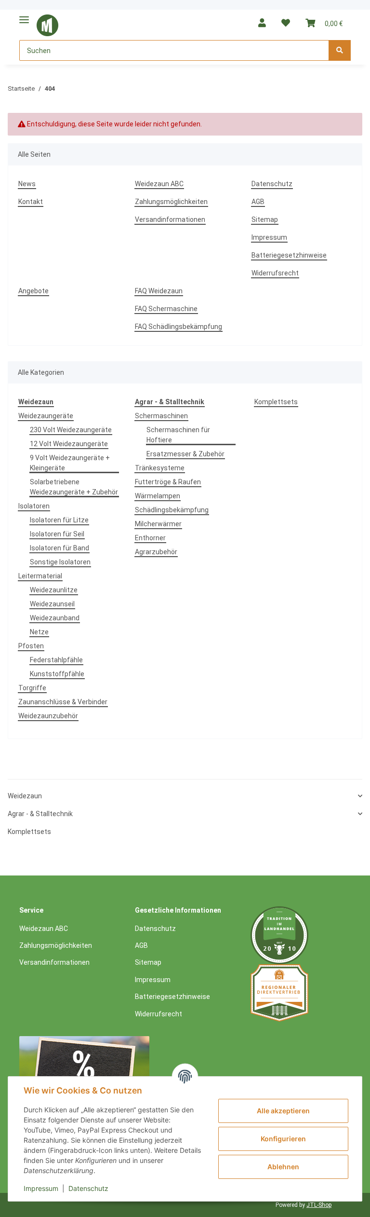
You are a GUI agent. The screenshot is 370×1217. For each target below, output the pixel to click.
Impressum (269, 237)
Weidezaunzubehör (48, 716)
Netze (39, 632)
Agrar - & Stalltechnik (40, 814)
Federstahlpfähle (56, 660)
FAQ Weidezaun (159, 291)
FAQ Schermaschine (166, 309)
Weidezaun (25, 796)
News (27, 184)
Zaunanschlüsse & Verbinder (62, 702)
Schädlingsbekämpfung (172, 510)
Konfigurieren (283, 1139)
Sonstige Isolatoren (60, 562)
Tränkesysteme (160, 468)
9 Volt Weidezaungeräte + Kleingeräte (70, 463)
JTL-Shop (318, 1205)
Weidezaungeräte (45, 416)
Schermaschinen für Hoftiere (178, 435)
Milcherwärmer (158, 524)
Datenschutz (271, 184)
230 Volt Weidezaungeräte (71, 430)
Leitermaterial (40, 576)
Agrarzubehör (156, 552)
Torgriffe (32, 688)
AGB (257, 201)
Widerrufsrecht (275, 273)
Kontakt (30, 201)
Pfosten (31, 646)
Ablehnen (283, 1166)
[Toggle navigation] (24, 16)
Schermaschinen (161, 416)
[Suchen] (340, 50)
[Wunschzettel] (286, 23)
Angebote (33, 291)
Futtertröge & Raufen (168, 482)
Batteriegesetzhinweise (289, 255)
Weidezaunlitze (54, 590)
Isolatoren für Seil (57, 534)
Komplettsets (276, 402)
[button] (262, 23)
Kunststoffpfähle (57, 674)
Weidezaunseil (52, 604)
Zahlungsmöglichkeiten (171, 201)
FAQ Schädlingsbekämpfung (178, 326)
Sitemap (264, 219)
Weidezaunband (54, 618)
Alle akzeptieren (283, 1111)
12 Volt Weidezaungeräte (69, 444)
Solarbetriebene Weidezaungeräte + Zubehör (74, 487)
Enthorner (150, 538)
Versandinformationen (170, 219)
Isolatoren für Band (59, 548)
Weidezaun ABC (159, 184)
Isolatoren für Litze (59, 520)
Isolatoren (34, 506)
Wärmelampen (157, 496)
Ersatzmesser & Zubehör (185, 454)
